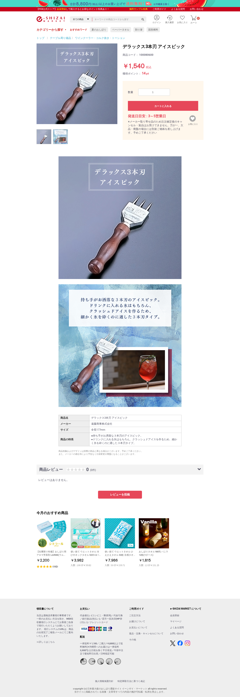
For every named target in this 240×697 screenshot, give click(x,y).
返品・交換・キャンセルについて (146, 633)
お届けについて (137, 621)
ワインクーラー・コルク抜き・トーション (100, 38)
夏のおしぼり (99, 29)
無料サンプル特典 (138, 9)
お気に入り (193, 123)
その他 (132, 639)
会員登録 (61, 9)
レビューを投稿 (120, 494)
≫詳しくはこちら (46, 642)
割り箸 (138, 29)
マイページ (175, 621)
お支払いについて (138, 627)
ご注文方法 (135, 615)
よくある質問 (178, 9)
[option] (77, 83)
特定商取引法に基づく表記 (131, 681)
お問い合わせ (196, 9)
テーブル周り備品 (60, 38)
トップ (40, 38)
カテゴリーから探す (51, 29)
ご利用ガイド (159, 9)
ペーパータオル (120, 29)
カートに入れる (163, 106)
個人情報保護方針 (104, 681)
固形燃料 (153, 29)
